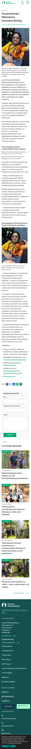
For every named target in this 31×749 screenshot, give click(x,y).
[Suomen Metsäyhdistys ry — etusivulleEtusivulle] (11, 606)
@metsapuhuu (6, 733)
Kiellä (13, 746)
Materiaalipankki (8, 682)
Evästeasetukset (7, 639)
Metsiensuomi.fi (8, 696)
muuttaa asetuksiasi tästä (14, 743)
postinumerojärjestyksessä (12, 373)
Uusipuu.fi (6, 701)
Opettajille (6, 659)
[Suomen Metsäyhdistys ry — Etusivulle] (8, 2)
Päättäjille (6, 664)
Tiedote (9, 24)
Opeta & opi (15, 24)
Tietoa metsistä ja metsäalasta (14, 668)
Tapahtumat (6, 655)
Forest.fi (5, 692)
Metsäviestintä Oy (22, 706)
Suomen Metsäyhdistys (9, 718)
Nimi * (5, 397)
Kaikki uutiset (19, 593)
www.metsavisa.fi (9, 376)
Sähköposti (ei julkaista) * (12, 406)
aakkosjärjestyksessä (10, 371)
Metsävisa (23, 24)
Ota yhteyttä (6, 636)
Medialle (5, 677)
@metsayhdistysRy (7, 726)
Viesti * (5, 415)
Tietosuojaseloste (8, 642)
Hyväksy (5, 746)
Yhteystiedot (7, 673)
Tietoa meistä (7, 646)
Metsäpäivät (8, 706)
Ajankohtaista (7, 651)
